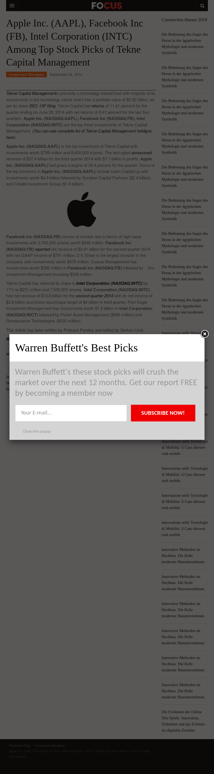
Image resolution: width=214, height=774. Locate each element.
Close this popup (37, 432)
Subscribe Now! (163, 413)
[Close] (205, 334)
